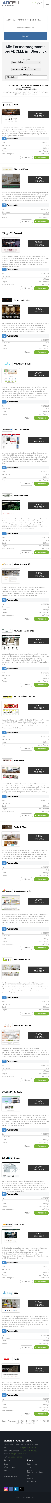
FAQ (28, 1475)
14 (27, 92)
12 (20, 92)
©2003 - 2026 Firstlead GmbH (25, 1497)
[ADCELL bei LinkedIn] (16, 1489)
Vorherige (13, 92)
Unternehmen (32, 1464)
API (5, 1473)
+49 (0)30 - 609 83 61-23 (28, 1451)
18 (42, 92)
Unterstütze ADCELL (11, 1476)
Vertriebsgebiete (26, 74)
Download (7, 1470)
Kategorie (26, 60)
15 (31, 92)
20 (16, 94)
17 (38, 92)
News (6, 1464)
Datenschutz (31, 1478)
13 (24, 92)
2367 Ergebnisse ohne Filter (26, 89)
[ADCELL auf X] (21, 1489)
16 (35, 92)
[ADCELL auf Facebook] (11, 1489)
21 (20, 94)
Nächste (26, 94)
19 (46, 92)
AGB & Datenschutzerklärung (35, 1471)
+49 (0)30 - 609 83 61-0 (27, 1448)
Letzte (33, 94)
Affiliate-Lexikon (9, 1467)
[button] (25, 36)
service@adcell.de (15, 1457)
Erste (6, 92)
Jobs (29, 1467)
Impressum (31, 1481)
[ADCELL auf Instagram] (6, 1489)
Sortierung (26, 67)
